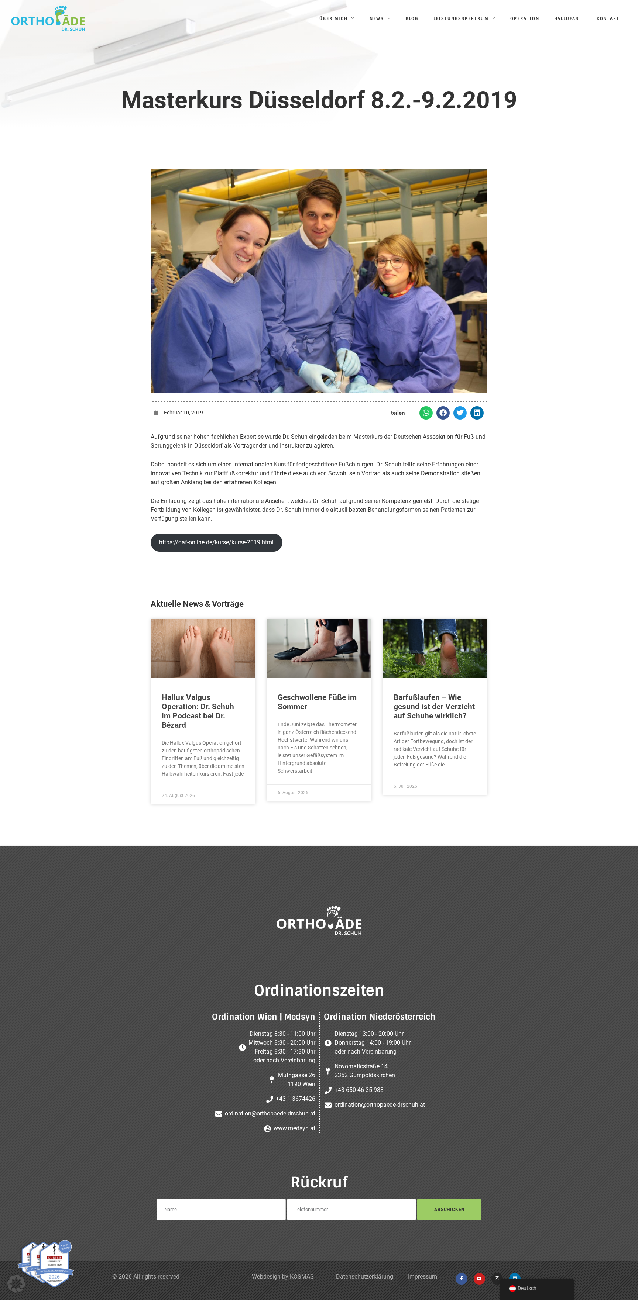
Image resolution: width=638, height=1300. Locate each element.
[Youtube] (479, 1279)
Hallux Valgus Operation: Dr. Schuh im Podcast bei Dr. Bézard (198, 711)
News (377, 18)
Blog (412, 18)
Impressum (422, 1276)
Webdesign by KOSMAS (283, 1276)
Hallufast (568, 18)
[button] (426, 413)
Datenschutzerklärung (364, 1276)
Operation (524, 18)
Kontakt (608, 18)
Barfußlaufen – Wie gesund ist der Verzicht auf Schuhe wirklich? (434, 706)
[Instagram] (497, 1279)
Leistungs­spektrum (460, 18)
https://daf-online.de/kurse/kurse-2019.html (216, 542)
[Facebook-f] (461, 1279)
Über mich (333, 18)
